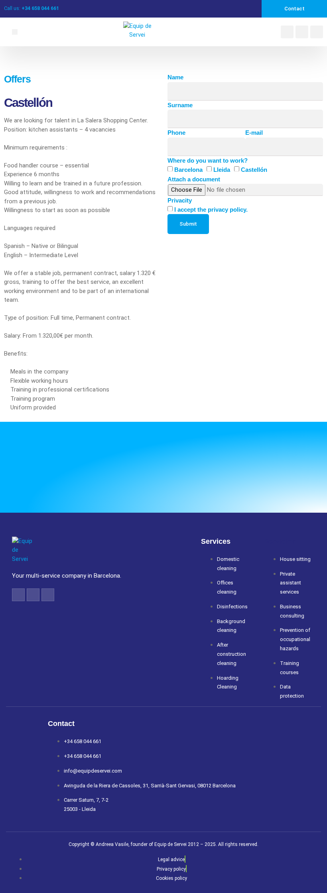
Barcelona (188, 169)
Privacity (179, 200)
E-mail (254, 132)
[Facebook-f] (18, 594)
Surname (180, 105)
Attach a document (193, 179)
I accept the (211, 209)
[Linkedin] (301, 32)
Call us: (31, 8)
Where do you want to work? (207, 160)
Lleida (221, 169)
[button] (15, 32)
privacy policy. (228, 209)
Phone (176, 132)
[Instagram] (316, 32)
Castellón (254, 169)
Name (175, 77)
